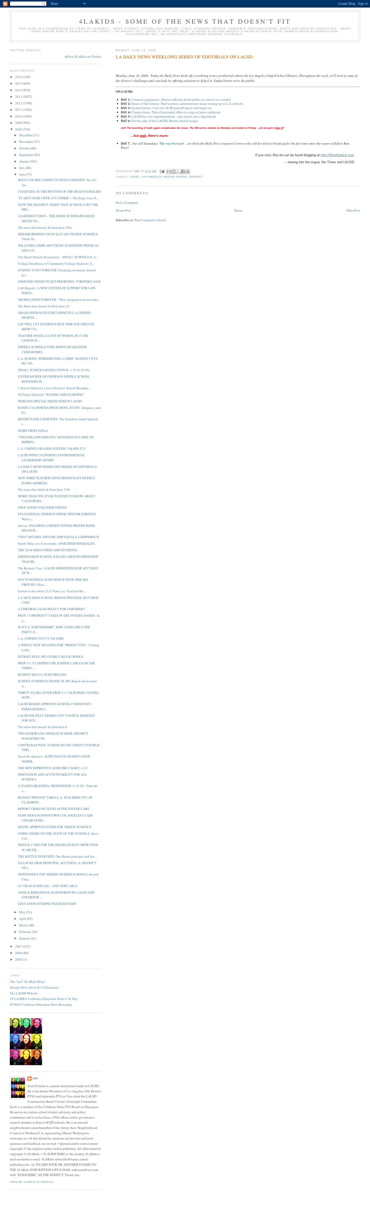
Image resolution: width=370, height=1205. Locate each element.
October (25, 148)
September (26, 154)
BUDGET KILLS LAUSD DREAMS (42, 674)
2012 (19, 103)
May (22, 912)
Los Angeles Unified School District (172, 176)
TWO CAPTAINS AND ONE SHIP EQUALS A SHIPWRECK (58, 537)
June (22, 174)
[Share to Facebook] (183, 171)
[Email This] (168, 171)
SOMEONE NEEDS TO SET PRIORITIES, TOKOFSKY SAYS (59, 281)
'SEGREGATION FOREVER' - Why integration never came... (59, 299)
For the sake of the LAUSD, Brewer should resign (164, 120)
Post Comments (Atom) (150, 220)
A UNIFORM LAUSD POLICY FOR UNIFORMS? (51, 609)
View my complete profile (32, 1182)
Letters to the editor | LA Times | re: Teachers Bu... (52, 591)
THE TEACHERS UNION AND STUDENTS (47, 550)
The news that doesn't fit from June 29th (45, 227)
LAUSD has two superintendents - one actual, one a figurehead (173, 116)
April (23, 918)
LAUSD (134, 176)
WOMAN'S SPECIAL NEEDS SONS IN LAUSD (50, 401)
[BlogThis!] (173, 171)
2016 (19, 77)
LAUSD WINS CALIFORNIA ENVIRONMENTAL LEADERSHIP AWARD (51, 457)
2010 (19, 116)
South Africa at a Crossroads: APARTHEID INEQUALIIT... (57, 543)
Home (238, 210)
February (25, 931)
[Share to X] (178, 171)
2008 (19, 129)
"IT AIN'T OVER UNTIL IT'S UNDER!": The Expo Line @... (58, 198)
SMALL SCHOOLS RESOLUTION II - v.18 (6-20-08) (54, 370)
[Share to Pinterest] (187, 171)
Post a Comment (127, 202)
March (24, 925)
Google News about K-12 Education (34, 987)
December (26, 135)
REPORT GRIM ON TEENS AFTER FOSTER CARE (53, 808)
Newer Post (123, 210)
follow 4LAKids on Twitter (83, 56)
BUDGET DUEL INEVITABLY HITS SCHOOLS (50, 656)
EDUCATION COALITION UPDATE (42, 507)
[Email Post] (162, 171)
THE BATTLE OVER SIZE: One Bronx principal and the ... (57, 856)
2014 (19, 90)
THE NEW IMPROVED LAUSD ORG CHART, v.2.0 (52, 768)
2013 (19, 96)
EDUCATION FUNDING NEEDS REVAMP (47, 903)
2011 (19, 109)
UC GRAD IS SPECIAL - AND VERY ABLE (48, 886)
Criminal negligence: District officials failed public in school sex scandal (181, 99)
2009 (19, 122)
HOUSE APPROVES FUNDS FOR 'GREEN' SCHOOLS (54, 827)
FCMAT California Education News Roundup (41, 1004)
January (24, 938)
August (24, 161)
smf (35, 1078)
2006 (19, 953)
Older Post (353, 210)
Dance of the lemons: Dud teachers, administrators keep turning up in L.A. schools (187, 103)
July (22, 168)
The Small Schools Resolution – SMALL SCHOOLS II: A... (58, 257)
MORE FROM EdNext (33, 430)
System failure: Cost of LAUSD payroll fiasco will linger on (171, 108)
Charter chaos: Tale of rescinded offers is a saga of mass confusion (175, 112)
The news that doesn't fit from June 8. (43, 727)
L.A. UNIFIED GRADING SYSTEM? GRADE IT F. (52, 448)
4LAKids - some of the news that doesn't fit (185, 21)
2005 (19, 959)
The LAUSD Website (24, 993)
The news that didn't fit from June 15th (44, 489)
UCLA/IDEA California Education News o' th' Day (44, 998)
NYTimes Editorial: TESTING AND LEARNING (50, 394)
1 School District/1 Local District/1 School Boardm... (54, 388)
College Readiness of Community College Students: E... (56, 263)
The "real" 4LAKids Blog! (27, 981)
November (26, 141)
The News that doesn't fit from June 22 (43, 306)
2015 (19, 83)
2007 (19, 946)
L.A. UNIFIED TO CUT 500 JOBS (41, 638)
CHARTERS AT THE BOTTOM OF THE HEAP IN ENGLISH (59, 191)
